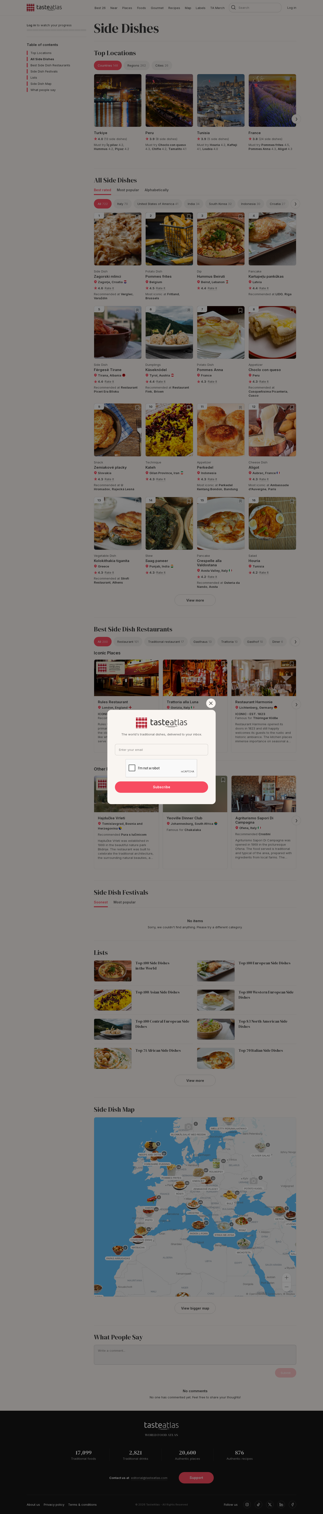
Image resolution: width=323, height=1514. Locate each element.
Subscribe (161, 787)
